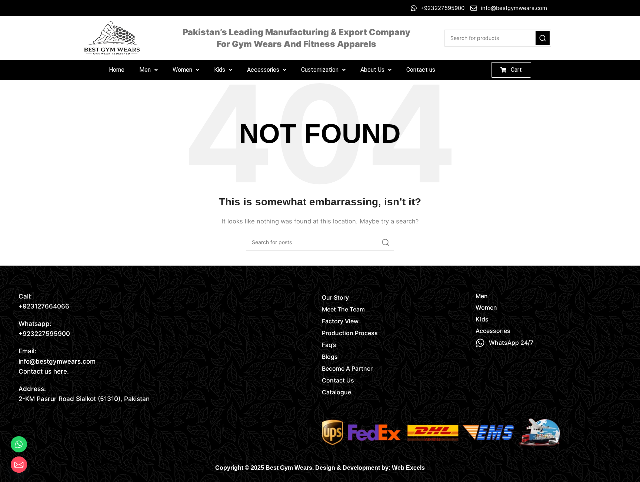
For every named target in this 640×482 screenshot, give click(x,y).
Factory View (340, 321)
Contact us (420, 69)
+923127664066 (44, 306)
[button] (148, 69)
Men (145, 69)
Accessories (263, 69)
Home (116, 69)
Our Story (335, 297)
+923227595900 (44, 333)
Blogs (330, 356)
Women (182, 69)
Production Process (350, 333)
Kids (219, 69)
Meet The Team (343, 309)
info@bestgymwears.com (57, 361)
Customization (320, 69)
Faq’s (329, 344)
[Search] (543, 38)
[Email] (19, 464)
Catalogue (336, 392)
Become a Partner (347, 368)
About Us (372, 69)
